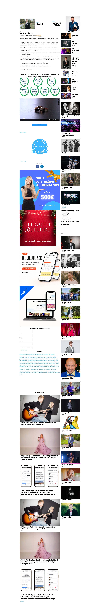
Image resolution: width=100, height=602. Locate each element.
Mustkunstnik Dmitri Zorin (56, 24)
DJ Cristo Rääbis (68, 465)
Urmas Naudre (67, 482)
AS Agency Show (68, 170)
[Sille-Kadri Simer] (71, 329)
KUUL (64, 152)
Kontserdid (74, 66)
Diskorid (73, 36)
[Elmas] (66, 88)
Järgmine (53, 21)
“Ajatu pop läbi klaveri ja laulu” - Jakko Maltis (75, 61)
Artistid (63, 171)
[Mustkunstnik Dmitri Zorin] (73, 23)
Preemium (35, 14)
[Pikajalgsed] (66, 73)
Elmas (74, 88)
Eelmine (37, 22)
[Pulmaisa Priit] (71, 179)
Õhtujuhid (28, 35)
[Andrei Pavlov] (71, 294)
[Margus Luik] (71, 509)
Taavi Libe (65, 319)
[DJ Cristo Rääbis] (71, 457)
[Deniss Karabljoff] (71, 367)
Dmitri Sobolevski (68, 250)
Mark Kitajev (66, 447)
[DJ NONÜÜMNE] (66, 51)
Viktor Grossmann (68, 267)
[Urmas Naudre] (71, 475)
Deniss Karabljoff (68, 378)
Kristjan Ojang (67, 413)
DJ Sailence (75, 80)
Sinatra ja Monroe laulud (70, 116)
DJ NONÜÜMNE (75, 50)
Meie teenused (23, 14)
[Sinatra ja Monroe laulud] (71, 108)
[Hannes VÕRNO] (71, 492)
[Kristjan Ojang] (71, 405)
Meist (31, 14)
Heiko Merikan (67, 395)
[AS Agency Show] (71, 162)
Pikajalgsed (75, 73)
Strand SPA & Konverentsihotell (68, 134)
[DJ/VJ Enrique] (71, 422)
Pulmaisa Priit (67, 187)
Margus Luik (66, 517)
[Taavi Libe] (71, 312)
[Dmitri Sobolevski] (71, 242)
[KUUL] (71, 145)
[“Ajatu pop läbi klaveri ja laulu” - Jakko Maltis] (66, 62)
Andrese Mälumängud (69, 285)
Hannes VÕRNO (67, 500)
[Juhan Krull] (27, 23)
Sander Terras (67, 354)
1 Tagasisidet (38, 36)
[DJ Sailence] (66, 80)
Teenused (64, 206)
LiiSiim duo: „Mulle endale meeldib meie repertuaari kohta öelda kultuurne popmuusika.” (38, 423)
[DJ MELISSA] (66, 43)
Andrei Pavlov (67, 302)
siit (31, 69)
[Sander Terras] (71, 347)
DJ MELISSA (75, 43)
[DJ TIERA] (66, 36)
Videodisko (66, 204)
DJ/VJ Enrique (67, 430)
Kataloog (17, 14)
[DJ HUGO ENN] (66, 95)
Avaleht (12, 14)
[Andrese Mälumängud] (71, 277)
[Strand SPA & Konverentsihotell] (71, 126)
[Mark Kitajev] (71, 440)
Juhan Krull (39, 24)
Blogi (28, 14)
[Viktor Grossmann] (71, 260)
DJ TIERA (75, 35)
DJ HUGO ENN (75, 95)
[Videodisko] (71, 197)
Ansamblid (74, 75)
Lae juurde (22, 497)
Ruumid (63, 136)
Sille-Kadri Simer (68, 337)
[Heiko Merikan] (71, 388)
